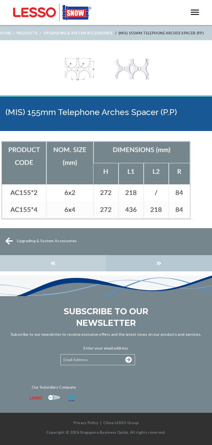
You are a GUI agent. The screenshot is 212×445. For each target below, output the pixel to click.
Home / (7, 33)
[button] (115, 359)
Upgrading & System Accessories (78, 33)
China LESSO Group (121, 423)
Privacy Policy (86, 423)
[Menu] (195, 12)
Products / (29, 33)
